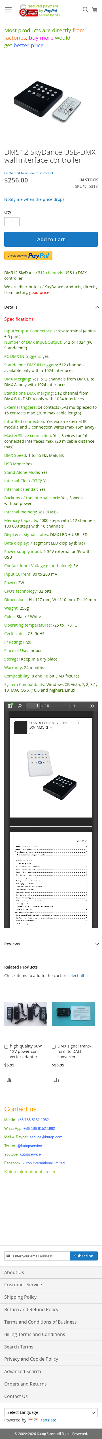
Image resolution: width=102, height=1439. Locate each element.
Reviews (12, 944)
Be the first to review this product (28, 173)
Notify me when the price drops (34, 199)
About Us (14, 1272)
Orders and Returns (25, 1384)
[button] (9, 1080)
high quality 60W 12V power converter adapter (26, 1051)
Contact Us (16, 1396)
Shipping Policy (20, 1297)
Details (11, 307)
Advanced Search (22, 1371)
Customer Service (23, 1284)
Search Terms (18, 1347)
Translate (47, 1420)
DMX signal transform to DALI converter (74, 1051)
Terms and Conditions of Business (40, 1322)
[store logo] (39, 10)
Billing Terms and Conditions (34, 1334)
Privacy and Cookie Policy (31, 1359)
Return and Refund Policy (31, 1309)
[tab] (51, 307)
